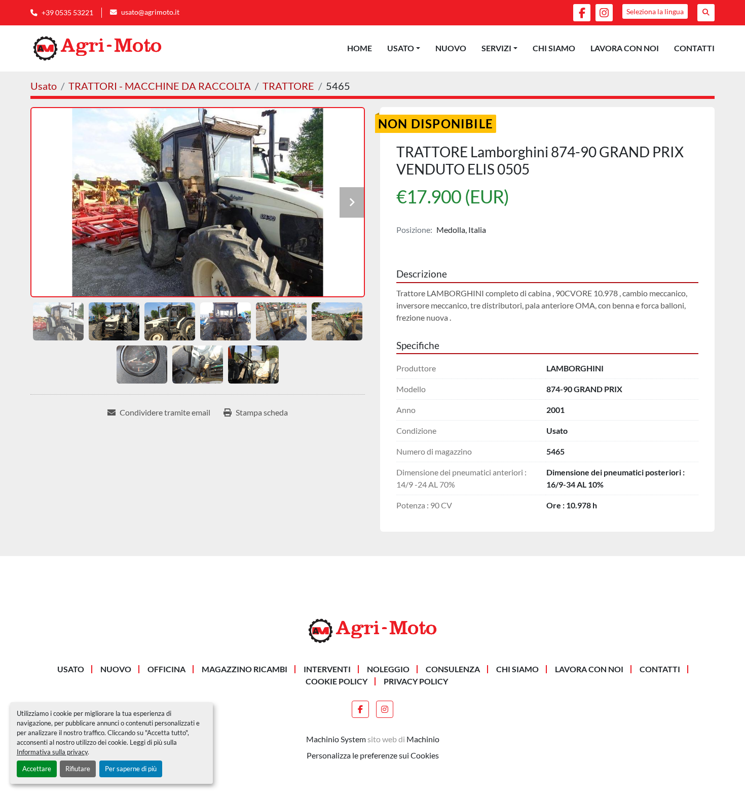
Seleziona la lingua (655, 11)
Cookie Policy (336, 681)
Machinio (422, 739)
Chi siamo (554, 48)
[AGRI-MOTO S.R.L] (372, 630)
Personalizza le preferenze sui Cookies (373, 755)
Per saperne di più (131, 769)
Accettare (36, 769)
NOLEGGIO (388, 669)
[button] (403, 48)
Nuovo (450, 48)
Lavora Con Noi (624, 48)
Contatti (694, 48)
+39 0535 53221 (67, 13)
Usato (400, 48)
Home (359, 48)
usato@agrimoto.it (150, 12)
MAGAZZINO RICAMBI (244, 669)
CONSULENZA (453, 669)
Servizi (496, 48)
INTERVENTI (327, 669)
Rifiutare (77, 769)
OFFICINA (166, 669)
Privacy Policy (416, 681)
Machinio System (336, 739)
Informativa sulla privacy (52, 752)
